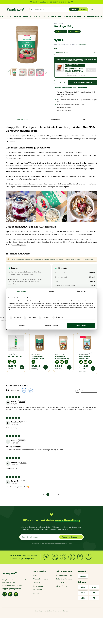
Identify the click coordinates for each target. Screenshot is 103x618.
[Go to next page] (59, 494)
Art (55, 48)
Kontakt (36, 593)
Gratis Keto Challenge (72, 16)
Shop (7, 16)
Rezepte (84, 9)
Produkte (74, 9)
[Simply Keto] (16, 9)
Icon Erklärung (61, 582)
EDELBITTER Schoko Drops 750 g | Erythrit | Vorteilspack (38, 357)
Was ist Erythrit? (19, 245)
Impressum (37, 590)
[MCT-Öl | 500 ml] (16, 343)
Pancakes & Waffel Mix (84, 357)
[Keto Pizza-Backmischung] (63, 343)
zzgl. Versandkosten (81, 44)
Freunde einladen (54, 16)
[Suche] (32, 9)
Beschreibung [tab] (22, 119)
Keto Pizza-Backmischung (62, 357)
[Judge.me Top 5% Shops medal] (88, 557)
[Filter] (78, 391)
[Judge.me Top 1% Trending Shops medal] (80, 557)
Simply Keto (12, 354)
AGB (35, 575)
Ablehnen (22, 325)
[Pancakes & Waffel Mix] (87, 343)
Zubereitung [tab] (55, 119)
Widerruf (36, 582)
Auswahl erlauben (51, 325)
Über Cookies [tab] (81, 291)
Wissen (26, 16)
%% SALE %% (39, 16)
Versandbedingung (40, 579)
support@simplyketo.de (11, 589)
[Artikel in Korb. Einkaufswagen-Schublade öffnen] (96, 9)
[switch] (25, 317)
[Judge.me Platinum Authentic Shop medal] (55, 557)
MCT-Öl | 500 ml (15, 356)
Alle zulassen (81, 325)
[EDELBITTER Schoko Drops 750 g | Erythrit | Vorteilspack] (39, 343)
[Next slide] (90, 353)
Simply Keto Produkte (64, 575)
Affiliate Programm (63, 586)
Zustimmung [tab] (21, 291)
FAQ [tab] (84, 119)
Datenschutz (38, 586)
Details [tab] (51, 291)
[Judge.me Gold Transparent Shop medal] (71, 557)
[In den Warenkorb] (22, 367)
